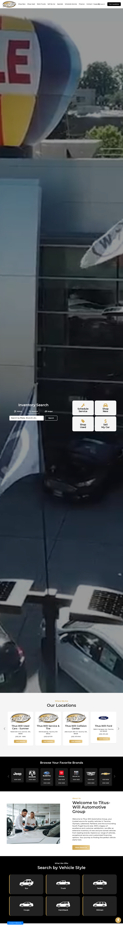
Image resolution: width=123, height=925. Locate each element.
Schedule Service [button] (71, 4)
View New (17, 779)
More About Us (81, 847)
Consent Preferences (15, 923)
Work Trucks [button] (41, 4)
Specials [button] (60, 4)
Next (118, 728)
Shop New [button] (21, 4)
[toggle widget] (118, 920)
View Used (17, 783)
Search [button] (51, 418)
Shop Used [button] (31, 4)
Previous (4, 728)
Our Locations (114, 4)
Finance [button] (82, 4)
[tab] (18, 411)
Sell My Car (51, 4)
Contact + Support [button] (92, 4)
